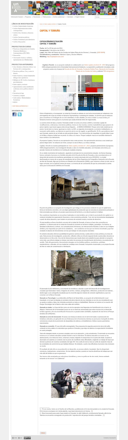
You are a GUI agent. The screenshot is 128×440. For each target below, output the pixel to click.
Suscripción (113, 438)
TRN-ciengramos (108, 71)
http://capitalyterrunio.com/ (55, 56)
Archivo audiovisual (58, 17)
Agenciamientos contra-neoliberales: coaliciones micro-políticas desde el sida (23, 89)
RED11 (15, 102)
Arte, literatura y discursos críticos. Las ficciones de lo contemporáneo (24, 68)
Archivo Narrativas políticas (21, 37)
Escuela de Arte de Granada (73, 69)
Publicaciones (47, 17)
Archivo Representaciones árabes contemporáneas (22, 29)
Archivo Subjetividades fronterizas (23, 26)
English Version (79, 17)
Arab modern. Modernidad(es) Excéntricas (21, 99)
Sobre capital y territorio (20, 84)
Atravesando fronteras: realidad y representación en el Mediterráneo (22, 59)
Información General (17, 17)
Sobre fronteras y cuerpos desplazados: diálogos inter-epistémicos (24, 77)
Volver (43, 433)
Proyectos (28, 17)
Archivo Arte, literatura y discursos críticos (23, 34)
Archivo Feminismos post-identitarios (24, 39)
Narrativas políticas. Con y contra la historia (23, 72)
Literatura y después (19, 95)
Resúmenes (36, 17)
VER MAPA (101, 52)
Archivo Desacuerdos (19, 42)
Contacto (106, 438)
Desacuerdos (16, 55)
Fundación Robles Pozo (90, 69)
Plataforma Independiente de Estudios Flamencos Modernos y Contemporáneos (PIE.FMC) (24, 51)
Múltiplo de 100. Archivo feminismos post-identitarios (24, 81)
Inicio (41, 24)
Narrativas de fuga (18, 93)
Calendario (70, 17)
